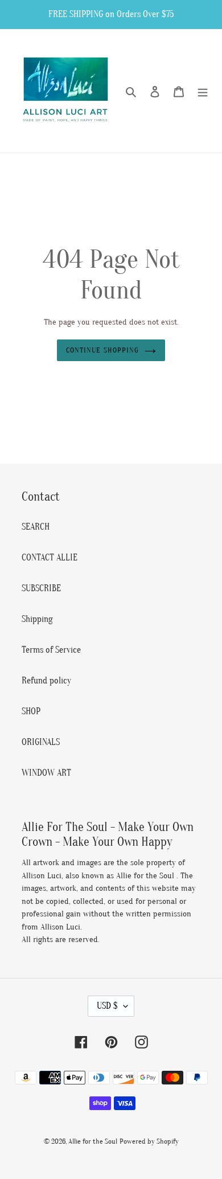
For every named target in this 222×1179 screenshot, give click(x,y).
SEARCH (36, 527)
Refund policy (46, 681)
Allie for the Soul (92, 1141)
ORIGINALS (41, 742)
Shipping (37, 619)
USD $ (107, 1006)
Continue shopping (102, 350)
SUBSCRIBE (41, 588)
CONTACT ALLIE (49, 557)
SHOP (31, 711)
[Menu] (203, 91)
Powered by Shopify (149, 1141)
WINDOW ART (46, 773)
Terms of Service (51, 650)
